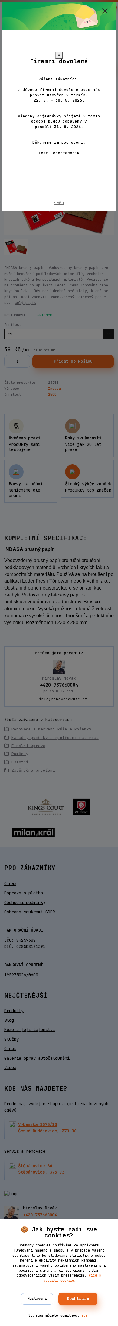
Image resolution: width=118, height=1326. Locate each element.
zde (84, 1315)
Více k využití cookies (72, 1278)
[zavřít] (105, 11)
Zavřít (59, 203)
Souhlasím (78, 1298)
